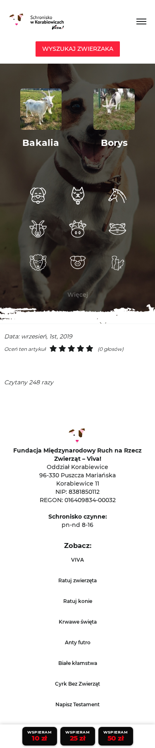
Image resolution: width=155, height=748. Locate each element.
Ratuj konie (77, 601)
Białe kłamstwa (77, 663)
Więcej (77, 294)
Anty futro (78, 642)
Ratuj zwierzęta (77, 580)
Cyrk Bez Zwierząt (77, 684)
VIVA (77, 560)
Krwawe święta (78, 622)
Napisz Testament (77, 704)
